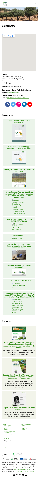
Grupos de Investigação (26, 424)
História (5, 428)
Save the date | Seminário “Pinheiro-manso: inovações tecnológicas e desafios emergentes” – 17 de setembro (19, 377)
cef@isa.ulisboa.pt (13, 92)
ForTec (23, 429)
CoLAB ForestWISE (7, 432)
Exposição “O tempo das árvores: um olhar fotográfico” (19, 409)
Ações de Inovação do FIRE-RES (19, 281)
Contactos (6, 429)
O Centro (4, 424)
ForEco (23, 425)
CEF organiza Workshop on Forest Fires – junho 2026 (19, 170)
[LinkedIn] (23, 475)
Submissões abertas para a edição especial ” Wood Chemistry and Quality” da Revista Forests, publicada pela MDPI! (19, 295)
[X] (17, 475)
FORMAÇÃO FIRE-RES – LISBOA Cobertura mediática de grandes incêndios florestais (19, 246)
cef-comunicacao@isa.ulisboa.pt (18, 98)
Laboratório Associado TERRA (9, 431)
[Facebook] (14, 475)
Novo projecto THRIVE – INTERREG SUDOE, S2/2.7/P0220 (19, 220)
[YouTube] (26, 475)
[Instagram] (20, 475)
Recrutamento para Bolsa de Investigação (19, 121)
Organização (6, 427)
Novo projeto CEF (19, 235)
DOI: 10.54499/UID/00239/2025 (25, 466)
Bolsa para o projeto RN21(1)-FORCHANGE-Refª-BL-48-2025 (19, 148)
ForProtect (24, 427)
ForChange (24, 428)
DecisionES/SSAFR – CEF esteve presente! (19, 266)
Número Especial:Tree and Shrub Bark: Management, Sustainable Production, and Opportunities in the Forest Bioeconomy (19, 195)
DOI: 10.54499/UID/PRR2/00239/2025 (24, 471)
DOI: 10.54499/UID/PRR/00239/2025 (23, 469)
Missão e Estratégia (7, 425)
